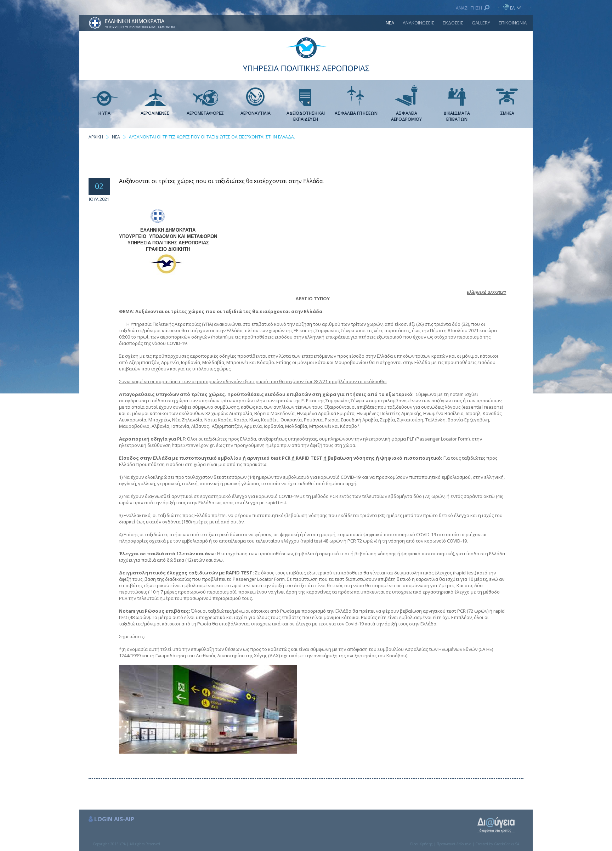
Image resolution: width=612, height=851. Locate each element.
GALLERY (481, 22)
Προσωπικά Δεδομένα (454, 843)
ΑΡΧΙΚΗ (96, 137)
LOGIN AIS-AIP (114, 819)
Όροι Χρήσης (421, 843)
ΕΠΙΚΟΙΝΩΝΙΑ (513, 22)
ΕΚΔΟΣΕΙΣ (453, 22)
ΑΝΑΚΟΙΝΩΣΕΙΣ (418, 22)
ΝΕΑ (390, 22)
